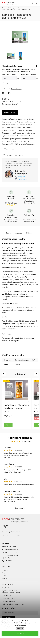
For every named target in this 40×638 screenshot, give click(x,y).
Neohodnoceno (16, 89)
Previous (4, 374)
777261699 (21, 177)
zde (24, 625)
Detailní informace (28, 144)
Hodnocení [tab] (18, 233)
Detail (8, 425)
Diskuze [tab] (29, 233)
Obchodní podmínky (8, 601)
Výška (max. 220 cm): (28, 75)
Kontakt (4, 578)
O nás (4, 575)
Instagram (6, 526)
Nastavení (20, 628)
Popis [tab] (8, 233)
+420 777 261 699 (12, 536)
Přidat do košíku (10, 112)
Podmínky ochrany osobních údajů (13, 604)
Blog (3, 573)
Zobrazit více (20, 508)
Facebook (3, 526)
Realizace (5, 570)
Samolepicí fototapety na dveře (25, 360)
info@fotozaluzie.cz (24, 179)
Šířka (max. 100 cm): (9, 75)
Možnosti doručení (11, 104)
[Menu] (36, 3)
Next (36, 374)
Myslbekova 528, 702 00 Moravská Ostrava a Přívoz (11, 592)
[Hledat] (28, 3)
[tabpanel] (16, 403)
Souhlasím (20, 633)
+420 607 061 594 (11, 555)
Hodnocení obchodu (20, 437)
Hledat (8, 617)
